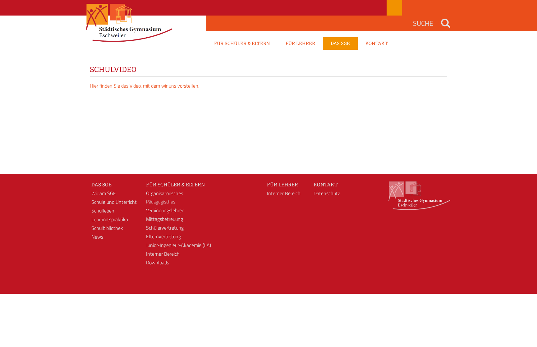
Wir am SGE (103, 193)
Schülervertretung (165, 227)
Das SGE (101, 184)
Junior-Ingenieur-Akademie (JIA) (178, 245)
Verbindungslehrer (164, 210)
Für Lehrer (282, 184)
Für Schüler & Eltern (175, 184)
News (97, 236)
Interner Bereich (163, 254)
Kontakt (326, 184)
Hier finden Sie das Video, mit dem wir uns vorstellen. (144, 85)
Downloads (157, 262)
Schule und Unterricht (114, 202)
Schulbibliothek (107, 228)
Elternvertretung (163, 236)
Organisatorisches (164, 193)
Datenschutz (327, 193)
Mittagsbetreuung (164, 219)
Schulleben (102, 210)
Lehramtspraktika (109, 219)
